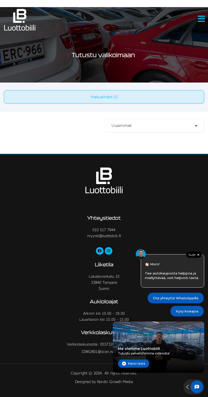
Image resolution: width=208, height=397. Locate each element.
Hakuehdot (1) (104, 96)
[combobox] (154, 125)
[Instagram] (108, 251)
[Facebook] (99, 251)
